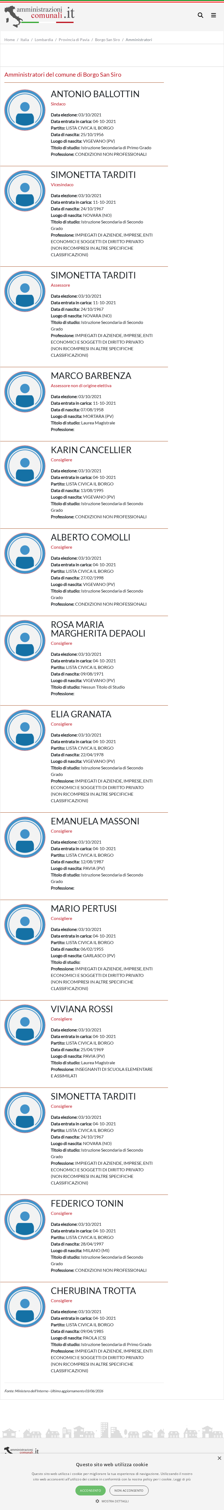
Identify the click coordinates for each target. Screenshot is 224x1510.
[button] (112, 1501)
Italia (24, 39)
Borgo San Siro (107, 39)
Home (9, 39)
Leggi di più (182, 1479)
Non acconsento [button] (129, 1490)
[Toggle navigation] (200, 15)
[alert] (112, 1482)
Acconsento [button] (90, 1490)
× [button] (219, 1458)
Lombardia (44, 39)
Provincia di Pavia (74, 39)
